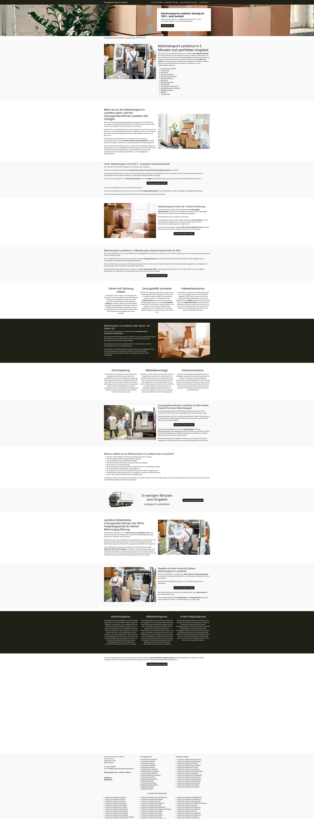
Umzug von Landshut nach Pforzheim (189, 813)
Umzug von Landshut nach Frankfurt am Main (119, 817)
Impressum (107, 778)
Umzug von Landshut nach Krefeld (152, 811)
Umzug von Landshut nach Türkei (187, 767)
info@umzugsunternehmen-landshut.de (120, 768)
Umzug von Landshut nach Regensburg (189, 797)
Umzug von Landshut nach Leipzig (116, 803)
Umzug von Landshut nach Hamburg (116, 815)
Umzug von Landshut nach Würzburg (189, 807)
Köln (180, 227)
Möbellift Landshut (147, 789)
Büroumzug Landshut (148, 761)
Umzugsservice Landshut (149, 759)
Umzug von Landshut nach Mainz (151, 813)
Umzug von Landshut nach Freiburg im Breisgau (156, 809)
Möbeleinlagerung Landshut (150, 771)
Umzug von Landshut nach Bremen (116, 805)
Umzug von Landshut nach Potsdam (116, 811)
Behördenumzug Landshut (149, 785)
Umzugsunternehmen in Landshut (128, 122)
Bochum (110, 376)
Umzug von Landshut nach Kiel (150, 801)
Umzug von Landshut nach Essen (115, 801)
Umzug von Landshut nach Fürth (187, 805)
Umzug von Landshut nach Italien (187, 773)
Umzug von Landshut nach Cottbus (116, 807)
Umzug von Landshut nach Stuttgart (116, 813)
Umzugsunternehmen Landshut (116, 2)
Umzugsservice (130, 38)
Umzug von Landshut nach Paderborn (189, 799)
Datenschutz (108, 779)
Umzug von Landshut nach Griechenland (190, 771)
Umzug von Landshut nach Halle (151, 805)
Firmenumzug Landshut (148, 765)
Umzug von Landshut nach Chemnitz (152, 803)
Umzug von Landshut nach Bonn (115, 799)
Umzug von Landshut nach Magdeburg (153, 807)
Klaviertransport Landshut (149, 769)
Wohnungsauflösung (167, 74)
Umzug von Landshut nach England (188, 769)
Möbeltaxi (167, 78)
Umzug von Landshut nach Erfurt (151, 817)
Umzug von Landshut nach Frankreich (189, 777)
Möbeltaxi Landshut (147, 781)
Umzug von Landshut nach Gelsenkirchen (154, 797)
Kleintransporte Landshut (149, 779)
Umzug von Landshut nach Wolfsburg (189, 815)
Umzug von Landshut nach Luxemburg (189, 759)
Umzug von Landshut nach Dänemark (189, 781)
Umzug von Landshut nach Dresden (116, 809)
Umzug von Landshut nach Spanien (188, 785)
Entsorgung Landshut (148, 777)
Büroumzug (164, 80)
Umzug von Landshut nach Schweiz (188, 787)
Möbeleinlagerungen (167, 82)
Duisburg (188, 294)
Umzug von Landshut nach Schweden (189, 765)
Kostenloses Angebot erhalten (157, 183)
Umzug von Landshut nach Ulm (187, 811)
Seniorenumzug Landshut (149, 773)
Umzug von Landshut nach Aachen (152, 799)
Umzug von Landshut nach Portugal (188, 783)
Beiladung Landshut (147, 787)
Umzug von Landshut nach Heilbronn (188, 809)
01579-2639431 (111, 766)
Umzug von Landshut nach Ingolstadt (189, 801)
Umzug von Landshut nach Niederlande (189, 775)
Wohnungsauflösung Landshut (151, 775)
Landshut (167, 90)
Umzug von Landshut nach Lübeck (152, 815)
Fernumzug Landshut (148, 763)
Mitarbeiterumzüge (164, 431)
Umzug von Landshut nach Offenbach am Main (191, 803)
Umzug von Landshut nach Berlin (115, 797)
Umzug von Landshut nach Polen (187, 763)
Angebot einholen (167, 26)
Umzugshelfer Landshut (148, 783)
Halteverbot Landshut (148, 767)
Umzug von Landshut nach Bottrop (188, 817)
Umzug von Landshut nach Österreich (189, 779)
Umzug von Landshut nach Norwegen (189, 761)
